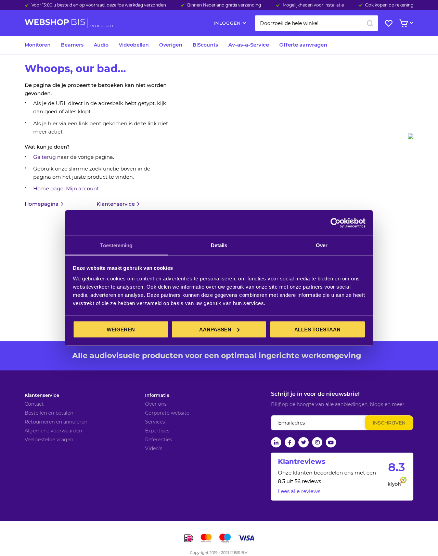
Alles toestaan (317, 329)
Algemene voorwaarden (53, 431)
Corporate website (167, 413)
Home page (48, 188)
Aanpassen (215, 329)
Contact (34, 404)
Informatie (157, 395)
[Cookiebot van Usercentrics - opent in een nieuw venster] (335, 223)
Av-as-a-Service (248, 44)
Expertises (157, 431)
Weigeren (121, 329)
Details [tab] (219, 245)
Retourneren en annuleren (56, 422)
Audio (101, 45)
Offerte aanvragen (303, 44)
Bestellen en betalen (49, 413)
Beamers (72, 45)
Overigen (170, 45)
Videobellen (134, 45)
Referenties (158, 440)
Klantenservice (42, 395)
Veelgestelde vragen (49, 440)
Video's (153, 448)
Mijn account (82, 188)
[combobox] (316, 23)
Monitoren (38, 45)
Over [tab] (321, 245)
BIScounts (205, 45)
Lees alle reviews (299, 491)
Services (155, 422)
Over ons (156, 404)
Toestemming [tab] (116, 245)
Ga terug (44, 157)
